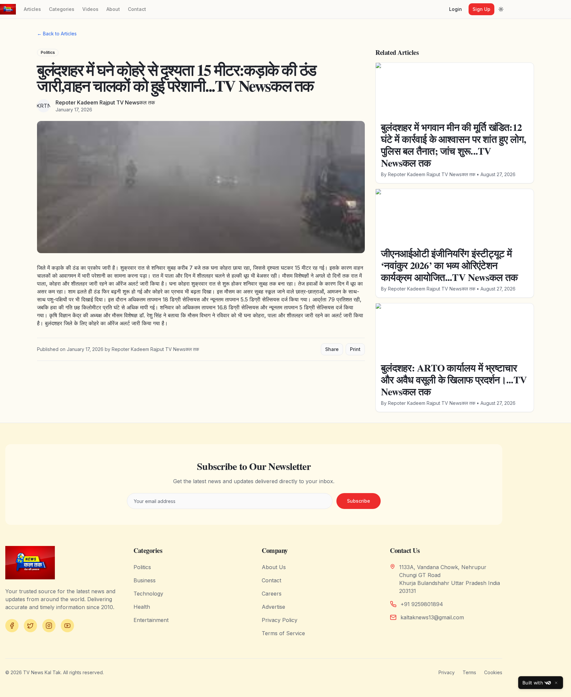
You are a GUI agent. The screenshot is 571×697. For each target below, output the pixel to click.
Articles (32, 9)
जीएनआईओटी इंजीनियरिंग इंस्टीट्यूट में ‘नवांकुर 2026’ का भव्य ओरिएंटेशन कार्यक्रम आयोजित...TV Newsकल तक (449, 265)
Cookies (493, 672)
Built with (532, 682)
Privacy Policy (279, 620)
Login (455, 9)
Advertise (273, 606)
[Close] (556, 682)
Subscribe (358, 501)
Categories (61, 9)
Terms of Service (283, 633)
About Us (274, 567)
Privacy (446, 672)
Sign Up (481, 9)
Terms (469, 672)
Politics (48, 52)
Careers (272, 593)
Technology (148, 593)
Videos (90, 9)
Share (332, 349)
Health (141, 606)
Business (144, 580)
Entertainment (151, 620)
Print (355, 349)
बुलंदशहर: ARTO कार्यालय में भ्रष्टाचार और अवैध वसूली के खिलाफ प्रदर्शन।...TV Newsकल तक (454, 379)
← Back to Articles (57, 33)
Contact (137, 9)
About (113, 9)
